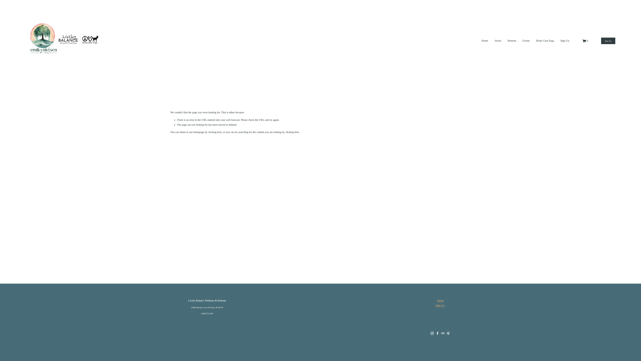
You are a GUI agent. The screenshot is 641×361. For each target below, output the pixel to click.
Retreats (512, 40)
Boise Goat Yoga (545, 40)
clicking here (215, 132)
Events (526, 40)
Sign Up (564, 40)
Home (485, 40)
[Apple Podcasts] (448, 333)
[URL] (443, 333)
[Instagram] (432, 333)
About (497, 40)
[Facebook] (437, 333)
